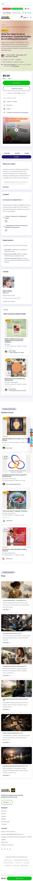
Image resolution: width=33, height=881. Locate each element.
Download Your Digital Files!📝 (13, 200)
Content (17, 153)
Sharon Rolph (10, 55)
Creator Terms (18, 862)
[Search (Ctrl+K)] (16, 4)
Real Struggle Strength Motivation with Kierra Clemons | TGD (15, 699)
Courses (3, 24)
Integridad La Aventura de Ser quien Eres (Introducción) (14, 475)
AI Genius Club (5, 821)
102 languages (15, 66)
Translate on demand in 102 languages (17, 112)
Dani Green (9, 448)
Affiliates (3, 819)
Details (27, 153)
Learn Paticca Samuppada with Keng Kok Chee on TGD (15, 766)
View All (6, 309)
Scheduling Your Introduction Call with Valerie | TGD (14, 666)
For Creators (26, 12)
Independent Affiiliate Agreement (21, 860)
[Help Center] (30, 12)
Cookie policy (16, 865)
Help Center (4, 842)
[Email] (31, 448)
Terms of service (8, 860)
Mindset (15, 56)
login (19, 93)
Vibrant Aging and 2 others (17, 352)
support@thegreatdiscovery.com (14, 834)
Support (3, 839)
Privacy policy (26, 862)
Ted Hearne (9, 520)
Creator (16, 157)
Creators (3, 816)
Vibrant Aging (19, 55)
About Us (3, 811)
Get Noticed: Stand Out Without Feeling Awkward (14, 550)
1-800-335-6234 (10, 831)
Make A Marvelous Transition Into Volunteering (15, 379)
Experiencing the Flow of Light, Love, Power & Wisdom (16, 439)
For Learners (7, 12)
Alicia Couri (9, 558)
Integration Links (24, 865)
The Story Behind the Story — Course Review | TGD (14, 600)
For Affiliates (16, 12)
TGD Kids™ (4, 824)
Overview (7, 153)
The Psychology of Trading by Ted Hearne (14, 511)
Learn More (6, 609)
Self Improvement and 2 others (18, 390)
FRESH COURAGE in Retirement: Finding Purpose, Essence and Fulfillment (14, 340)
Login (25, 17)
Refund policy (8, 865)
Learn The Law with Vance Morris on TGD (12, 633)
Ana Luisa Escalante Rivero (13, 484)
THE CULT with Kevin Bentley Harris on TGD (13, 733)
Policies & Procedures (7, 845)
